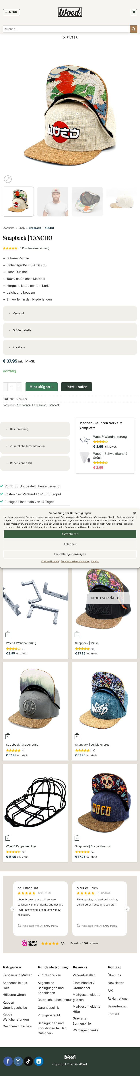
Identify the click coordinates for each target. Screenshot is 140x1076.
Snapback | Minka (87, 643)
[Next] (130, 116)
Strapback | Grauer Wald (22, 744)
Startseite (8, 227)
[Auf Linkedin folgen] (38, 1061)
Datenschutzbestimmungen (75, 561)
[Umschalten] (9, 313)
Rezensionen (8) (21, 463)
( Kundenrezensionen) (33, 248)
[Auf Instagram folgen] (18, 1061)
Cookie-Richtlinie (50, 561)
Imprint (95, 561)
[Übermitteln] (133, 28)
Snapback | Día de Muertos (93, 846)
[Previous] (10, 116)
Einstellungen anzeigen (70, 554)
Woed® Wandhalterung (21, 643)
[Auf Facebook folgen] (8, 1061)
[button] (134, 513)
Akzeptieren (70, 534)
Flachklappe (39, 405)
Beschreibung (19, 429)
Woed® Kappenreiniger (21, 846)
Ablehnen (70, 544)
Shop (22, 227)
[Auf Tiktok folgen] (28, 1061)
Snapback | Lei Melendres (92, 744)
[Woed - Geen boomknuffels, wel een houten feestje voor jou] (70, 12)
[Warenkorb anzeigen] (134, 12)
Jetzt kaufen (77, 387)
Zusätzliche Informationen (27, 446)
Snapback (54, 405)
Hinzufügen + (41, 387)
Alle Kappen (24, 405)
